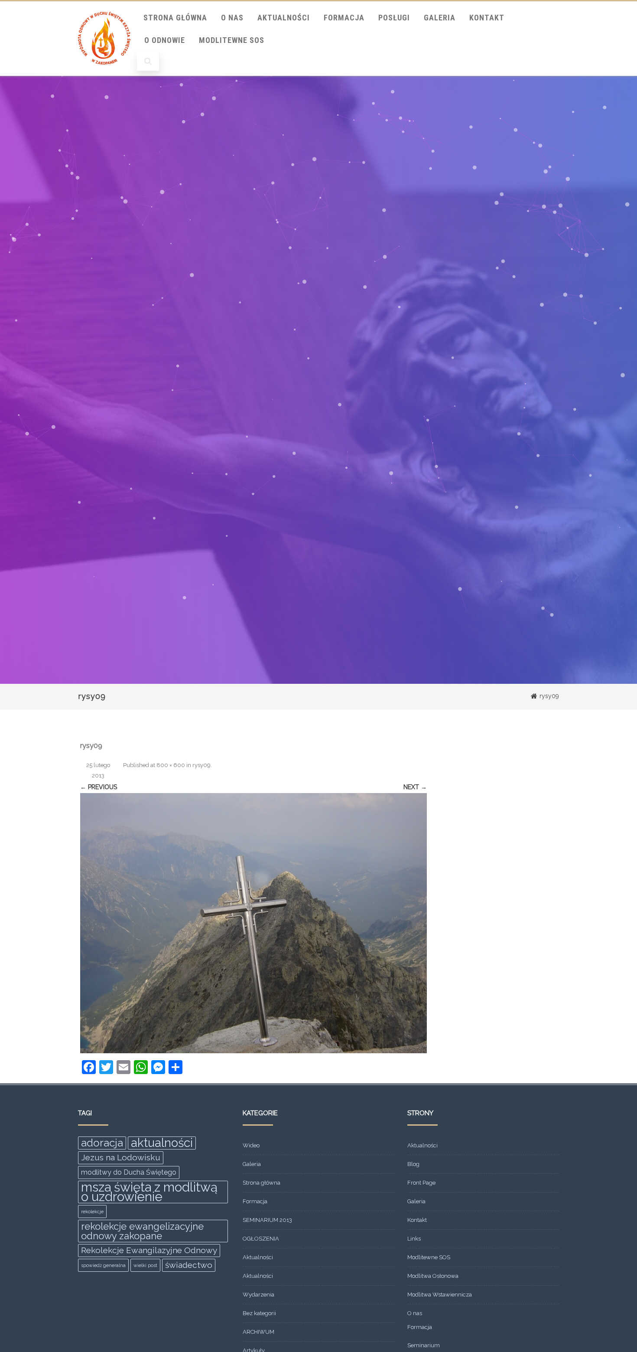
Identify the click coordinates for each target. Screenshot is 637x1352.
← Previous (98, 787)
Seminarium (423, 1345)
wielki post (145, 1265)
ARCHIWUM (258, 1332)
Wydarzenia (258, 1294)
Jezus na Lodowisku (120, 1158)
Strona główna (261, 1182)
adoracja (102, 1142)
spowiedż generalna (103, 1265)
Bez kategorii (259, 1313)
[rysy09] (253, 923)
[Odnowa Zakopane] (104, 72)
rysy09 (201, 765)
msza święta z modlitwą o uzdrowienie (149, 1192)
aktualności (162, 1143)
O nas (232, 17)
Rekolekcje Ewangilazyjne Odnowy (149, 1250)
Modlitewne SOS (231, 40)
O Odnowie (164, 40)
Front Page (421, 1182)
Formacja (344, 17)
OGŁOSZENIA (261, 1238)
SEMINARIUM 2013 (267, 1220)
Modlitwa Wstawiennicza (439, 1294)
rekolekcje (92, 1211)
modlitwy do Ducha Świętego (128, 1172)
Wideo (251, 1145)
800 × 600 (170, 765)
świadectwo (188, 1265)
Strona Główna (175, 17)
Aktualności (283, 17)
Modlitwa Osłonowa (432, 1276)
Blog (413, 1164)
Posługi (394, 17)
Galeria (439, 17)
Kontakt (486, 17)
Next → (415, 787)
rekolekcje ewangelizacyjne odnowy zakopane (142, 1231)
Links (414, 1238)
